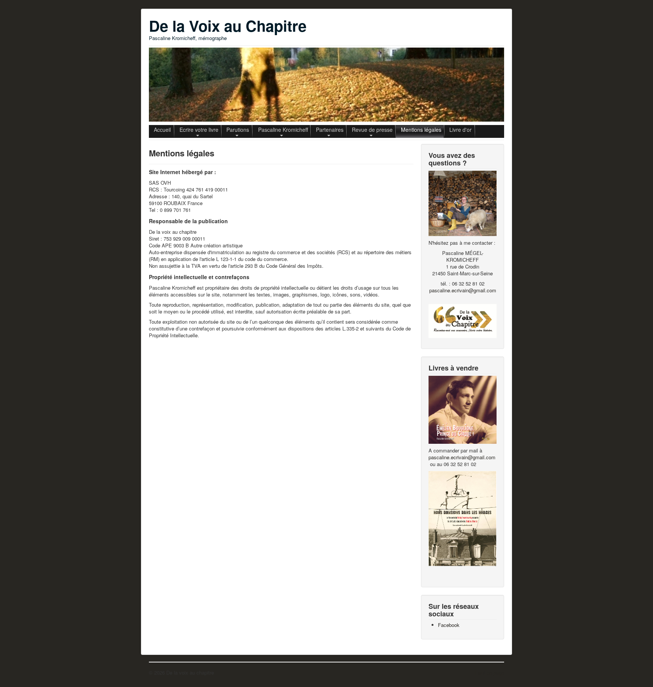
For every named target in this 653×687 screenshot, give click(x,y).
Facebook (449, 624)
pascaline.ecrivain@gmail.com (462, 290)
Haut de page (489, 672)
